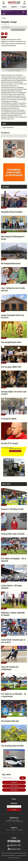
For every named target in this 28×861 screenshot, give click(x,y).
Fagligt (3, 284)
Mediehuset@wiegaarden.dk (17, 821)
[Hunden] (14, 841)
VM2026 (3, 505)
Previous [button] (3, 60)
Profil (3, 311)
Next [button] (25, 60)
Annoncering (19, 829)
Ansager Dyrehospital (8, 127)
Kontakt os (13, 829)
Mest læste (14, 790)
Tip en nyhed (14, 786)
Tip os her (8, 829)
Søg (23, 778)
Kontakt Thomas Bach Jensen (15, 451)
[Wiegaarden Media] (14, 849)
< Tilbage (3, 18)
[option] (14, 61)
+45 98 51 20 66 (7, 821)
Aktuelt (3, 37)
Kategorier (14, 782)
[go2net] (14, 845)
